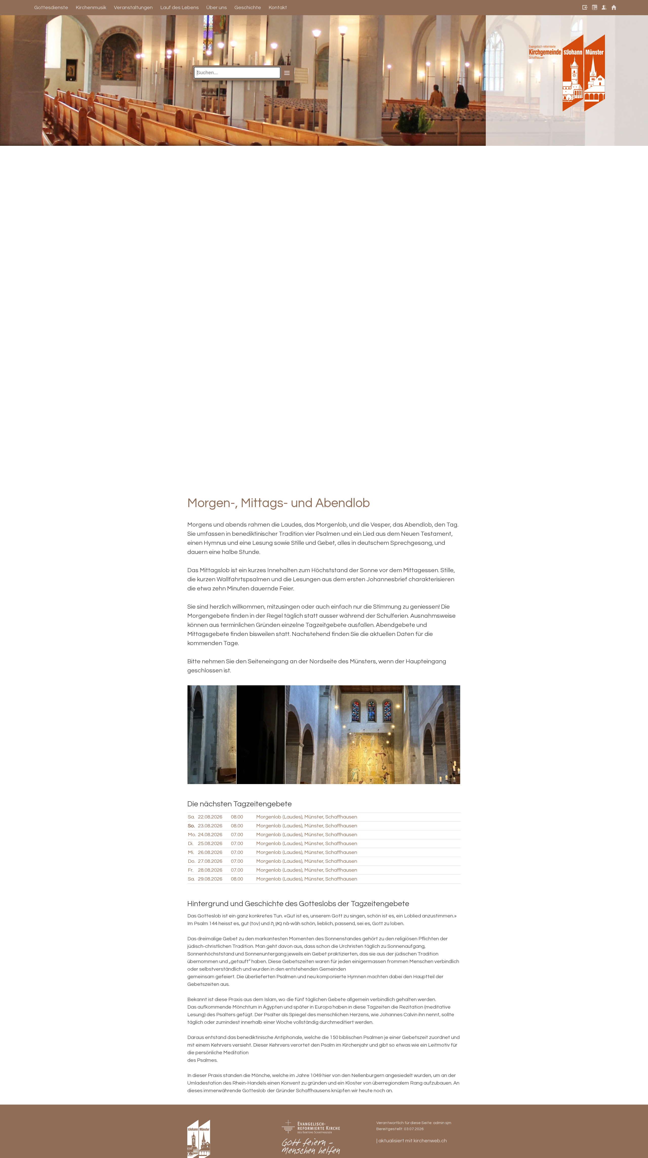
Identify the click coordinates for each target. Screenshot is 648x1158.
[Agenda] (593, 8)
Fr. (190, 870)
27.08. (210, 861)
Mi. (191, 852)
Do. (191, 861)
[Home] (612, 8)
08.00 (237, 817)
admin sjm (442, 1123)
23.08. (210, 825)
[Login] (583, 8)
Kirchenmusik (91, 7)
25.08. (210, 843)
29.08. (210, 879)
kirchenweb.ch (430, 1140)
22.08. (210, 817)
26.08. (210, 852)
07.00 (237, 834)
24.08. (210, 834)
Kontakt (278, 7)
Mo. (192, 834)
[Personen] (603, 8)
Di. (190, 843)
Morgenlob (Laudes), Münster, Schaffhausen (306, 817)
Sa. (191, 817)
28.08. (210, 870)
